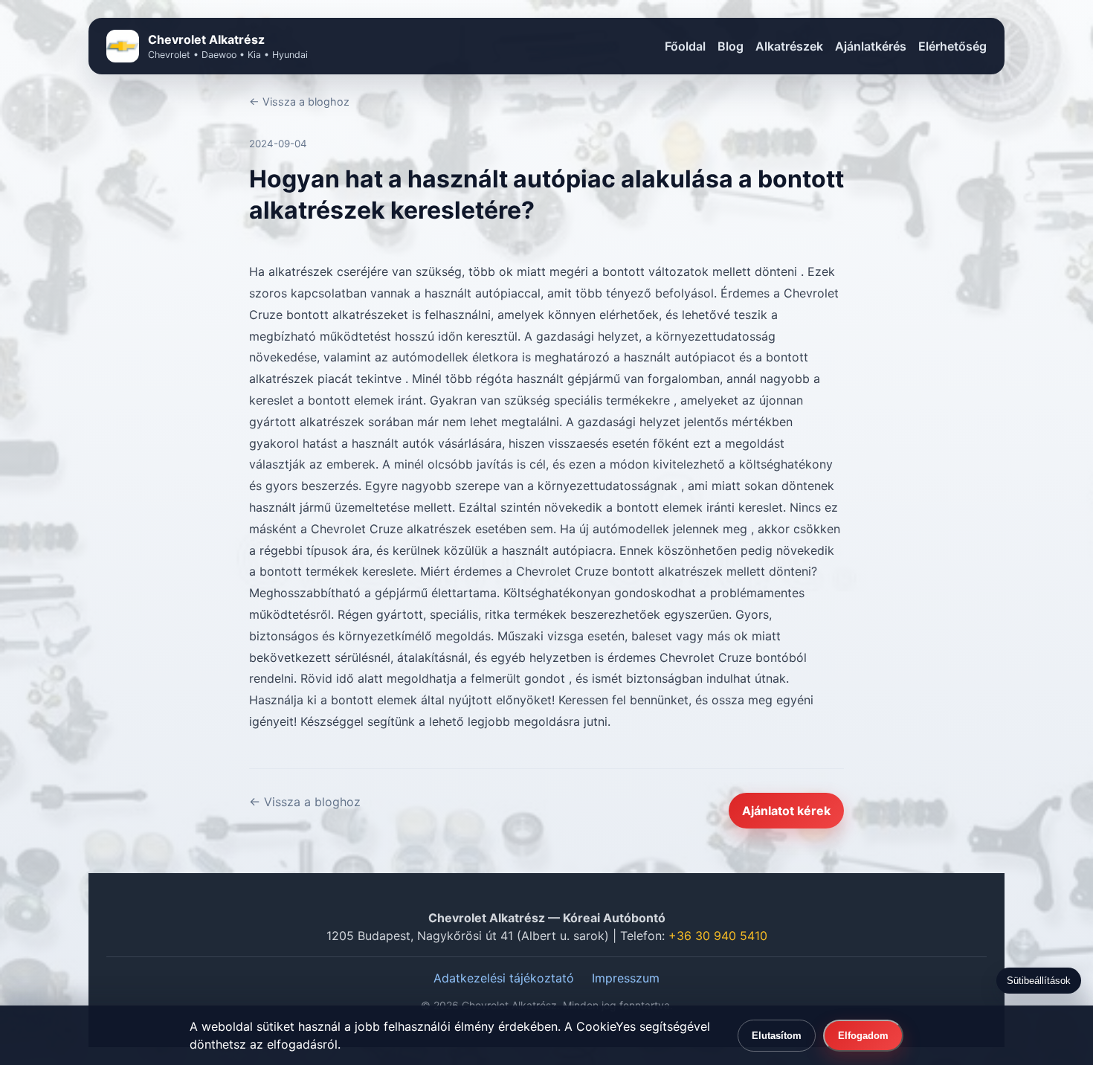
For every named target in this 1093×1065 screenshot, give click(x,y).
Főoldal (685, 46)
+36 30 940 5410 (717, 935)
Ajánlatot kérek (786, 810)
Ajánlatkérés (870, 46)
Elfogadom (863, 1035)
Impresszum (626, 978)
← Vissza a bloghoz (299, 101)
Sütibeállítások (1039, 980)
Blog (731, 46)
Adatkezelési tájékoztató (503, 978)
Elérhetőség (952, 46)
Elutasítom (777, 1035)
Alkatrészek (789, 46)
